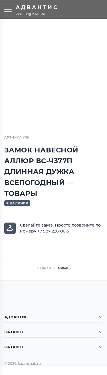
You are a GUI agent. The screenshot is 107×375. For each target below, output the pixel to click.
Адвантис (37, 7)
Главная (43, 268)
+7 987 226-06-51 (53, 231)
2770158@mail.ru (30, 14)
